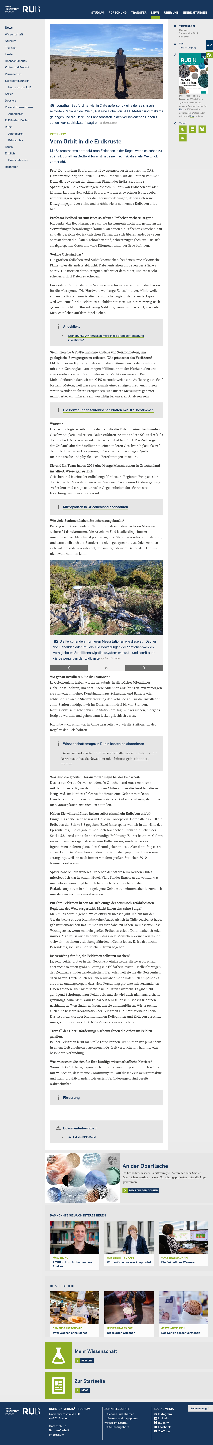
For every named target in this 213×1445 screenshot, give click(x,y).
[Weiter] (144, 668)
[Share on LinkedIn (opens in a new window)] (193, 129)
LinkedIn (163, 1418)
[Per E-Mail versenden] (183, 137)
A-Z (209, 45)
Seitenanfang (200, 1408)
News (155, 12)
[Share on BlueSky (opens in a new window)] (203, 129)
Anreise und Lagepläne (122, 1418)
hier (181, 109)
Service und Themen (120, 1414)
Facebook (164, 1427)
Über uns (171, 12)
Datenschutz (57, 1426)
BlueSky (163, 1422)
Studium (97, 12)
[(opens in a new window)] (20, 9)
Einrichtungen (195, 12)
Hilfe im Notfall (117, 1422)
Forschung (118, 12)
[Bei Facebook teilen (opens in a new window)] (183, 129)
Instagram (165, 1414)
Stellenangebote (118, 1427)
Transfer (139, 12)
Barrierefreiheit (59, 1430)
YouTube (164, 1431)
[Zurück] (69, 668)
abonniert (141, 759)
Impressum (56, 1434)
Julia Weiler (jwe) (187, 47)
